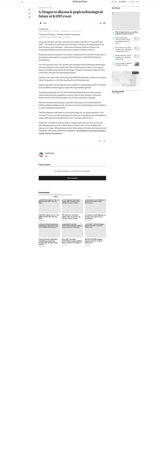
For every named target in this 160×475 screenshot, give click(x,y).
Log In (137, 1)
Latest (56, 196)
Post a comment (72, 178)
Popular (89, 196)
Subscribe (114, 1)
